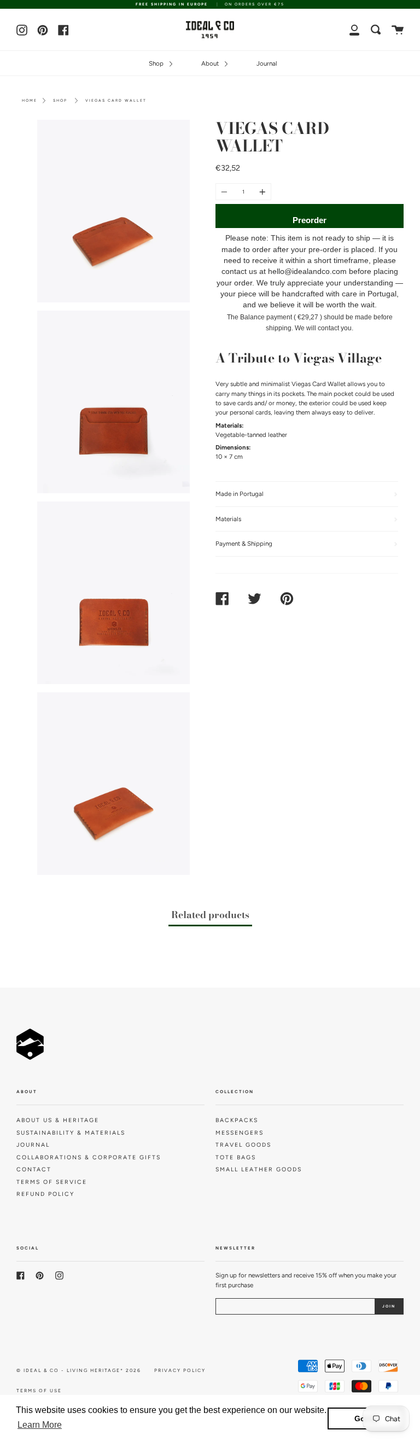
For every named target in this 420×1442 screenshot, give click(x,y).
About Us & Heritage (57, 1120)
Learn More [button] (40, 1424)
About (210, 63)
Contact (33, 1169)
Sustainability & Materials (70, 1132)
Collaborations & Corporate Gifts (88, 1157)
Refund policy (45, 1194)
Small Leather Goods (258, 1169)
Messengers (239, 1132)
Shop (157, 63)
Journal (266, 63)
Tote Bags (235, 1157)
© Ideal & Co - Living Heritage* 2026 (78, 1370)
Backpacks (236, 1120)
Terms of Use (39, 1390)
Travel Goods (243, 1144)
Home (29, 100)
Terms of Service (51, 1182)
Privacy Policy (180, 1370)
